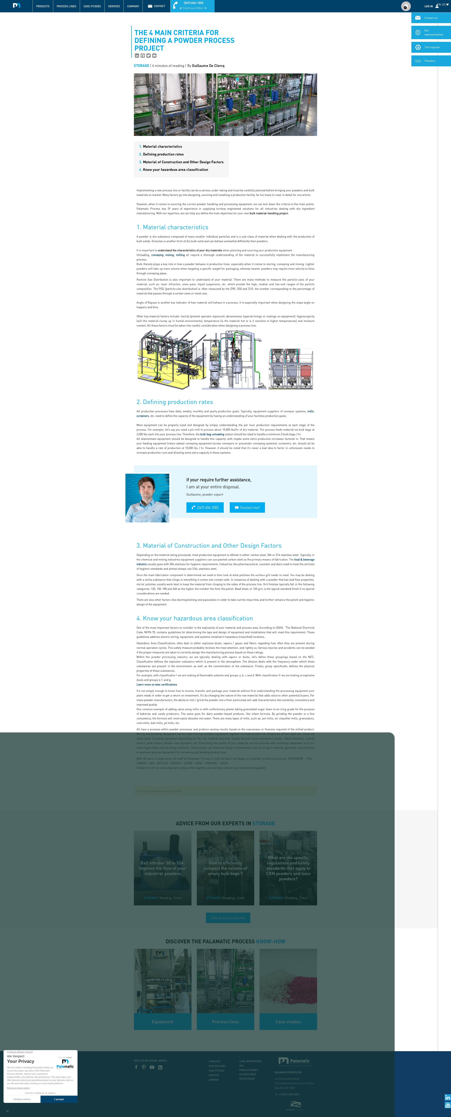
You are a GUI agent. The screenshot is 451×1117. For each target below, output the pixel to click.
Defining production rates (161, 154)
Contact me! (250, 507)
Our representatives (433, 32)
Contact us (431, 18)
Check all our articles (228, 917)
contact (159, 6)
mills (310, 411)
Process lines (66, 6)
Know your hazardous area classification (173, 169)
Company (133, 6)
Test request (432, 47)
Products (43, 6)
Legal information (250, 1061)
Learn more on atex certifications (157, 684)
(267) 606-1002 (193, 2)
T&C (241, 1065)
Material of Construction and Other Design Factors (181, 162)
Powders (430, 60)
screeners (143, 416)
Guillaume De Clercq (208, 65)
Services (114, 6)
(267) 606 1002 (207, 507)
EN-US (441, 4)
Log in (429, 6)
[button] (313, 790)
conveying (156, 255)
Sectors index (247, 1074)
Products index (248, 1070)
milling (180, 255)
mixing (169, 255)
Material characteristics (160, 146)
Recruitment (247, 1078)
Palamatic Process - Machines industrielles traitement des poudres (16, 4)
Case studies (92, 6)
